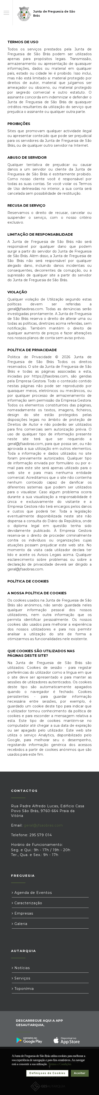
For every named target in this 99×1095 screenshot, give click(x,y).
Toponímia (23, 988)
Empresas (23, 913)
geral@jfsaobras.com (43, 825)
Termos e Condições (59, 1064)
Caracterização (27, 903)
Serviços (21, 978)
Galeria (20, 924)
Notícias (21, 968)
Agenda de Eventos (32, 892)
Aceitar (80, 1073)
